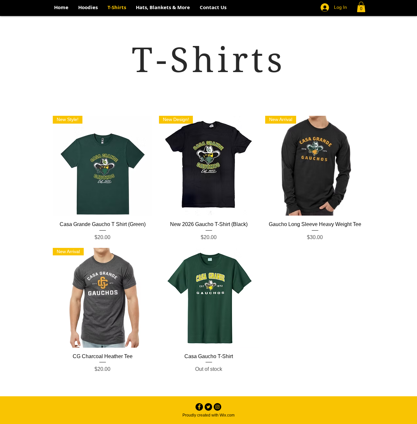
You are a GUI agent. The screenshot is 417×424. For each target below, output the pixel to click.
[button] (361, 7)
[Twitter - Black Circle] (208, 407)
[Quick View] (209, 298)
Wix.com (227, 415)
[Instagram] (217, 407)
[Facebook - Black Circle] (199, 407)
